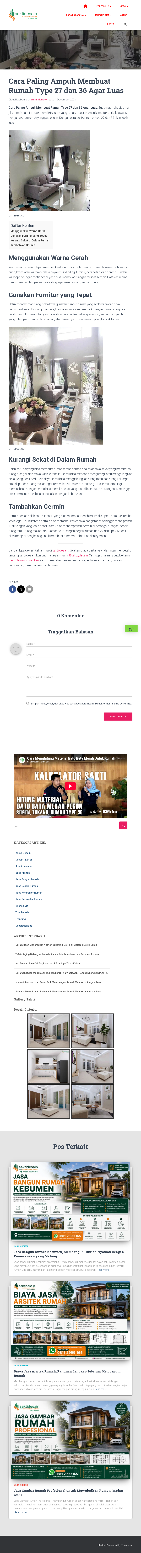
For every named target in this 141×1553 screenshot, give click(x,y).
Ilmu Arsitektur (23, 866)
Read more (103, 1269)
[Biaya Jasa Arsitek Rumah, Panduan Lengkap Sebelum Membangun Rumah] (70, 1320)
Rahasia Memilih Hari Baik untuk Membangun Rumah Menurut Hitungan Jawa (58, 982)
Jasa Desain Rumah (26, 886)
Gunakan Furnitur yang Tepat (28, 235)
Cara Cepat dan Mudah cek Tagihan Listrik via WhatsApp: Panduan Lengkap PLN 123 (61, 963)
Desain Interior (23, 859)
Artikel (124, 15)
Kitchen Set (21, 905)
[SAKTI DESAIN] (23, 15)
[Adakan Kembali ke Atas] (134, 1546)
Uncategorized (23, 925)
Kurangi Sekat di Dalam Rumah (29, 240)
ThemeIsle (126, 1545)
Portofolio (103, 6)
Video (123, 6)
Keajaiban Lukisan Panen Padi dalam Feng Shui (41, 991)
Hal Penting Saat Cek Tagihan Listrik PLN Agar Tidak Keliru (47, 954)
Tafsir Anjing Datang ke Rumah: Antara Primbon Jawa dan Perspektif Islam (57, 945)
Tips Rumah (22, 912)
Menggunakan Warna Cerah (28, 231)
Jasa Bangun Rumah (27, 879)
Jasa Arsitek (22, 872)
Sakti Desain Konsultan (24, 560)
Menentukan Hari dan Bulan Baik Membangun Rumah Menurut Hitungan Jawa (58, 973)
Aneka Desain (23, 853)
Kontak (111, 24)
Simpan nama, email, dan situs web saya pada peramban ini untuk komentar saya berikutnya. (81, 703)
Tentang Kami (102, 15)
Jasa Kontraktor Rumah (28, 892)
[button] (110, 6)
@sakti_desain (78, 555)
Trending (20, 919)
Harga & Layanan (75, 15)
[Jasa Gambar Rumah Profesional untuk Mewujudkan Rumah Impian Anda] (70, 1439)
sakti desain (60, 550)
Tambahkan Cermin (22, 245)
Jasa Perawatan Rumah (28, 899)
